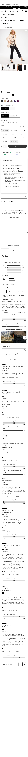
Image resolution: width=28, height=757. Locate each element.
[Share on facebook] (7, 182)
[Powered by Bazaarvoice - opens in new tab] (13, 227)
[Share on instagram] (9, 182)
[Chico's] (14, 11)
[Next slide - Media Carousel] (27, 214)
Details (8, 73)
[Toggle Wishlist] (26, 30)
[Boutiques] (5, 11)
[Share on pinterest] (11, 182)
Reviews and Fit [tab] (5, 231)
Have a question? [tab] (13, 231)
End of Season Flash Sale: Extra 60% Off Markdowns (14, 6)
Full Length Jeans (8, 14)
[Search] (23, 11)
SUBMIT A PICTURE (14, 198)
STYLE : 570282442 (7, 143)
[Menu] (2, 11)
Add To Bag (17, 127)
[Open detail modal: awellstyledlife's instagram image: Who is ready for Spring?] (14, 214)
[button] (26, 11)
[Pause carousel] (27, 7)
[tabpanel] (14, 440)
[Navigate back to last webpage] (2, 14)
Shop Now (12, 7)
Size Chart (24, 107)
